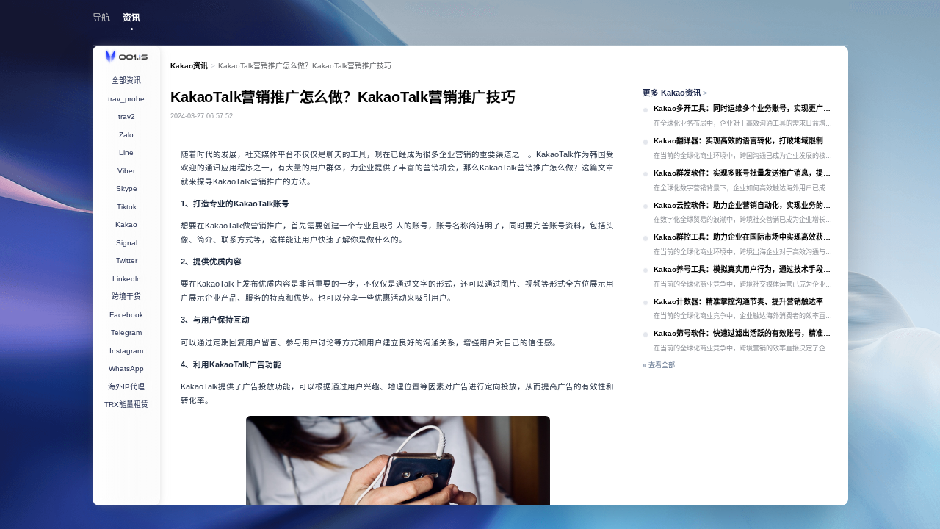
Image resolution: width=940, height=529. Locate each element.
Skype (126, 188)
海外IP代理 (126, 387)
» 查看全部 (659, 365)
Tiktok (127, 207)
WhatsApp (126, 368)
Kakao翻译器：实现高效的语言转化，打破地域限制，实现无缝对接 (745, 141)
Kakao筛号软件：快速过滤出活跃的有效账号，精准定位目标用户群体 (745, 333)
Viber (126, 171)
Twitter (126, 260)
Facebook (126, 315)
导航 (101, 17)
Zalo (126, 135)
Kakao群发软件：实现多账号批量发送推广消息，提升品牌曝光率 (745, 173)
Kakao (126, 224)
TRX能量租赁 (126, 404)
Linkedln (126, 279)
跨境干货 (126, 296)
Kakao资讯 (189, 66)
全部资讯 (126, 80)
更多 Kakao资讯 (675, 92)
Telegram (126, 332)
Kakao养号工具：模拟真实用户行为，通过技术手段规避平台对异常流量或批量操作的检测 (745, 269)
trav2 (126, 116)
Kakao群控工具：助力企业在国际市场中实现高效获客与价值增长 (745, 237)
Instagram (126, 351)
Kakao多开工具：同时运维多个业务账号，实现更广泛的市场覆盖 (745, 108)
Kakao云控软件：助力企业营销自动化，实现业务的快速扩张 (745, 205)
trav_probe (126, 99)
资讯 (131, 17)
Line (126, 152)
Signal (126, 243)
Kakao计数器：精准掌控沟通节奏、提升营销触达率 (738, 302)
